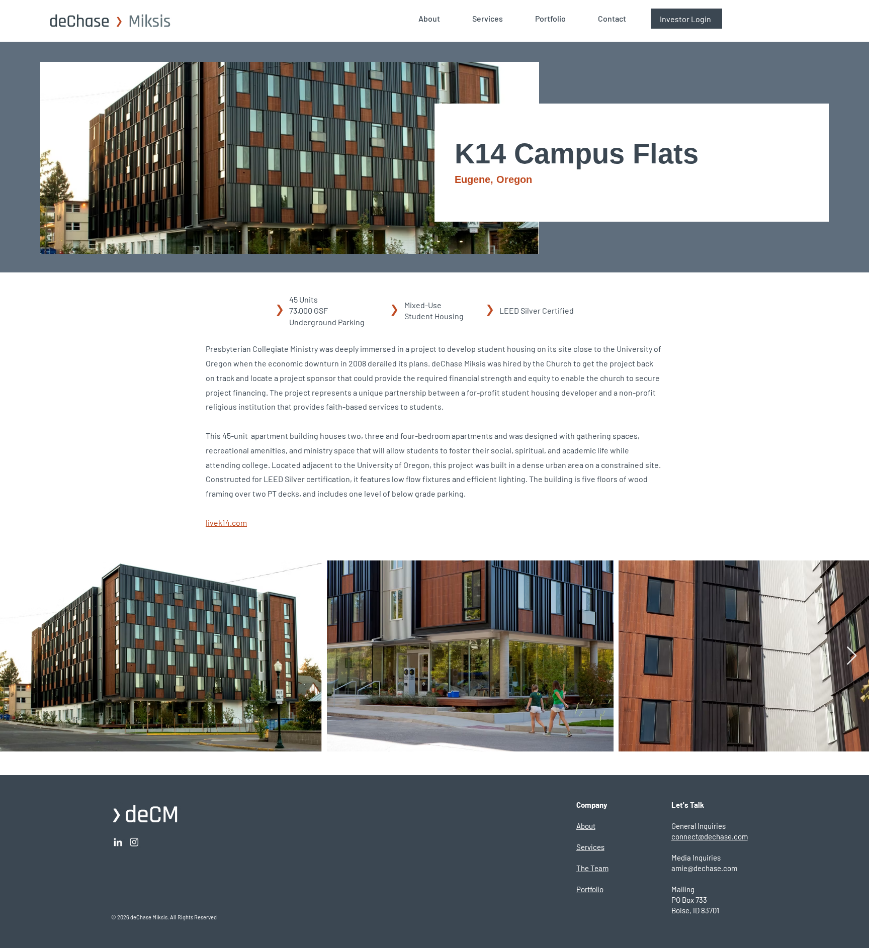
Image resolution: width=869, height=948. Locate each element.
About (585, 825)
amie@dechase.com (704, 868)
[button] (438, 18)
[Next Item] (851, 656)
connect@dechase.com (709, 836)
